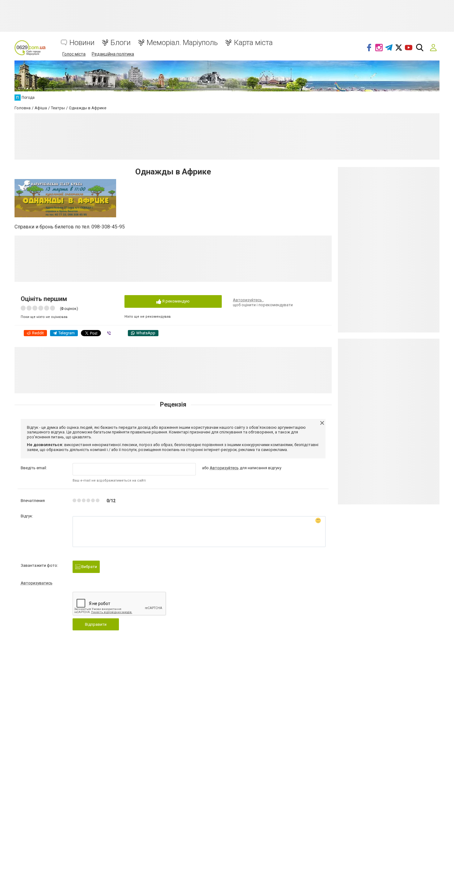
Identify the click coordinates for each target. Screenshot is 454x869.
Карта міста (253, 43)
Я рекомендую (175, 301)
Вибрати (88, 566)
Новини (82, 43)
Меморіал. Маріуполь (182, 43)
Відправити (96, 624)
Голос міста (74, 54)
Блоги (121, 43)
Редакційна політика (113, 54)
